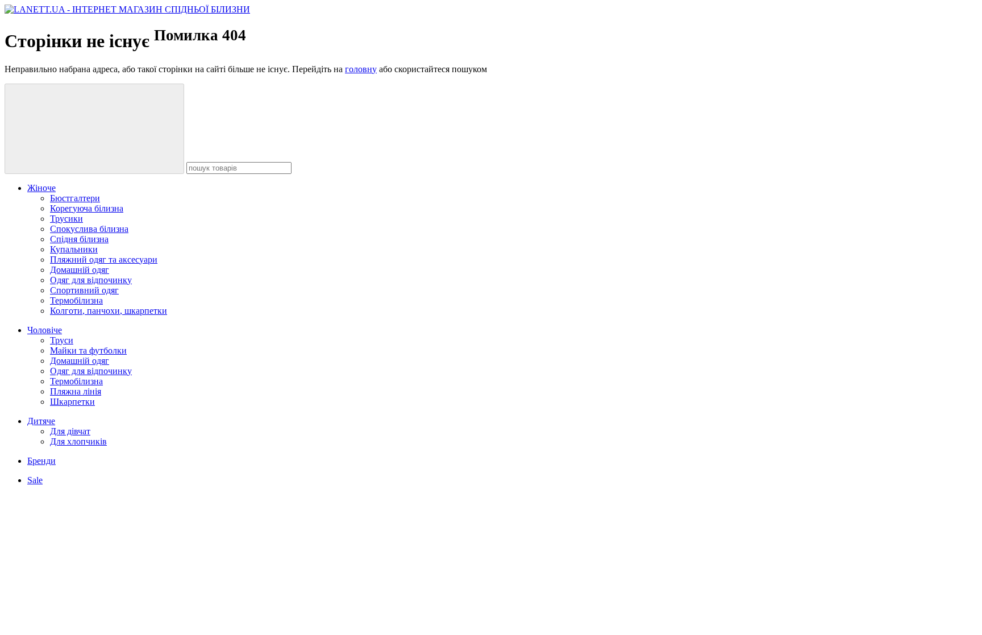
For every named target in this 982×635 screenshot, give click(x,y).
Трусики (66, 218)
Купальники (74, 249)
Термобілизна (76, 300)
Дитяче (41, 421)
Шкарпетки (72, 401)
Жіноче (41, 188)
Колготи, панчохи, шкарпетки (108, 311)
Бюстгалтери (75, 198)
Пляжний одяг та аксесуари (103, 259)
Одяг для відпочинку (91, 280)
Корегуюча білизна (86, 208)
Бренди (41, 461)
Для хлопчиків (78, 441)
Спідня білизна (79, 239)
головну (361, 69)
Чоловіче (44, 330)
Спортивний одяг (84, 290)
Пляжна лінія (75, 391)
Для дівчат (70, 431)
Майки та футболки (88, 350)
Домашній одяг (79, 270)
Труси (61, 340)
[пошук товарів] (94, 129)
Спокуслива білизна (89, 229)
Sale (35, 480)
